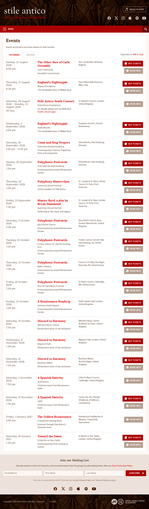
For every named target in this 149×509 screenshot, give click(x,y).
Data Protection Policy (122, 465)
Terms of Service (103, 480)
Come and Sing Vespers (54, 142)
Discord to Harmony (52, 321)
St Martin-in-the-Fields (49, 440)
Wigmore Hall (44, 344)
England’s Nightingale (53, 82)
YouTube (144, 18)
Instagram (123, 18)
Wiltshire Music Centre (48, 325)
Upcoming (14, 54)
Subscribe (134, 473)
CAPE (40, 401)
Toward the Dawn (50, 436)
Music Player (137, 9)
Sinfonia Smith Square (48, 305)
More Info (135, 70)
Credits (52, 501)
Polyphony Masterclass (53, 181)
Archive (30, 54)
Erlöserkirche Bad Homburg (51, 146)
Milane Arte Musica (46, 86)
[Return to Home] (24, 13)
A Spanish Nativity (50, 378)
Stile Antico (43, 381)
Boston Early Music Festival (51, 286)
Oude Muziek (44, 127)
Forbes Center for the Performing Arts (54, 246)
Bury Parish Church (46, 224)
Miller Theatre (44, 266)
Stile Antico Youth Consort (56, 101)
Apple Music (130, 18)
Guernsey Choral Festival (50, 185)
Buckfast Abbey (45, 362)
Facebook (109, 18)
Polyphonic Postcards (52, 162)
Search (145, 29)
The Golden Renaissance (54, 417)
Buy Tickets (134, 63)
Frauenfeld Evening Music (50, 420)
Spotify (137, 18)
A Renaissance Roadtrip (54, 301)
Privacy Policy (85, 480)
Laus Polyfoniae (45, 69)
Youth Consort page (47, 111)
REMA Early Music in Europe (128, 502)
